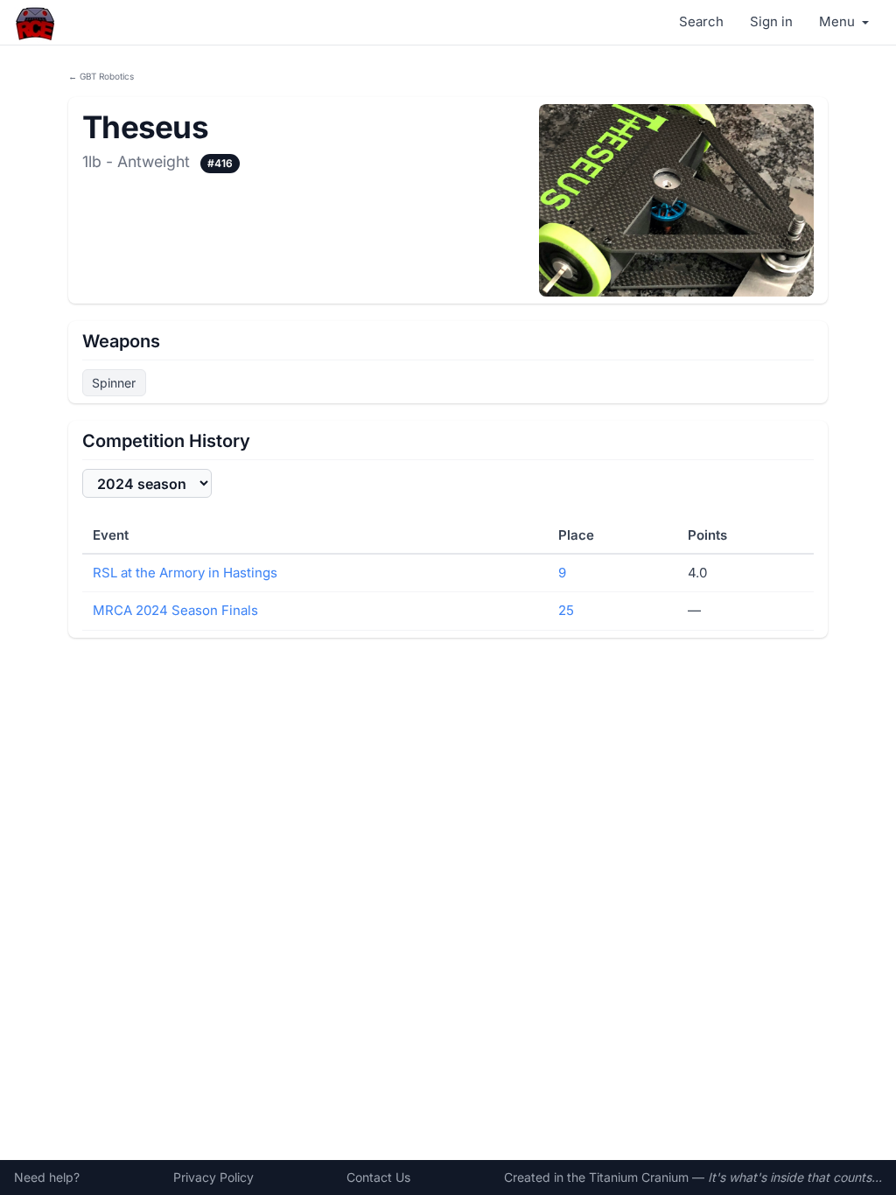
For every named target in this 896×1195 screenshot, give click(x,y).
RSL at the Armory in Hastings (185, 572)
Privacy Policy (213, 1177)
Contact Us (378, 1177)
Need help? (47, 1177)
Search (701, 21)
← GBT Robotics (101, 76)
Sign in (771, 21)
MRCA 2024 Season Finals (175, 610)
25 (566, 610)
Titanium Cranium (639, 1177)
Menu (838, 21)
